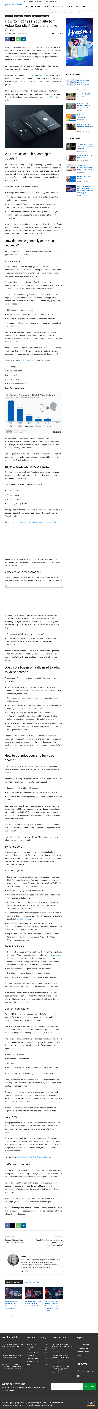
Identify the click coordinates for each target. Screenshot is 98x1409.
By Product (48, 7)
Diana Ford (11, 34)
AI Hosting (38, 2)
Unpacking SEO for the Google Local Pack (34, 1157)
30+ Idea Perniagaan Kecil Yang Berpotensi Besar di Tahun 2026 (12, 1346)
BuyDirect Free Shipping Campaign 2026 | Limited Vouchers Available (60, 1357)
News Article (61, 7)
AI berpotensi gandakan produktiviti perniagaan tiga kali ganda (62, 1346)
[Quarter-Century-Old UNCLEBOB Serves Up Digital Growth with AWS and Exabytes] (71, 188)
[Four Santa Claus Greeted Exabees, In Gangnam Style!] (71, 106)
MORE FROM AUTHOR (32, 1282)
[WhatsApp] (18, 39)
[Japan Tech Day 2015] (71, 96)
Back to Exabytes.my (50, 2)
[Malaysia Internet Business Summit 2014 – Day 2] (71, 127)
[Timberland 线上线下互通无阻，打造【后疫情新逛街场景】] (71, 146)
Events (31, 2)
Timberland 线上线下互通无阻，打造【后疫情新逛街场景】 (85, 147)
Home (26, 7)
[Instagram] (83, 1371)
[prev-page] (6, 1315)
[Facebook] (7, 39)
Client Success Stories (77, 7)
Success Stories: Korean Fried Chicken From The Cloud (16, 1241)
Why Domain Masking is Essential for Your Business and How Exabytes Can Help (11, 1366)
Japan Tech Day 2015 (84, 94)
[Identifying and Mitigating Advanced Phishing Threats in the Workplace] (33, 1293)
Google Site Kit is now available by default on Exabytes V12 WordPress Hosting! (49, 1242)
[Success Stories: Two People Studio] (71, 158)
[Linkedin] (23, 39)
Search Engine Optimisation (40, 16)
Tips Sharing (35, 7)
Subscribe (89, 1386)
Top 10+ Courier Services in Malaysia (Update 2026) (11, 1356)
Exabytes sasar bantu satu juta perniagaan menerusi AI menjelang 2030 (62, 1368)
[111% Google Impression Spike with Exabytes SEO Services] (71, 167)
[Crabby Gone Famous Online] (71, 179)
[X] (12, 39)
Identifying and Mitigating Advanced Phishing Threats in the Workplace (33, 1303)
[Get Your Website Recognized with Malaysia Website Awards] (71, 82)
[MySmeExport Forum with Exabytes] (71, 117)
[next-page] (10, 1315)
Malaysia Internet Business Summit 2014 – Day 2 (85, 127)
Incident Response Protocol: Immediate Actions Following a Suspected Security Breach (52, 1306)
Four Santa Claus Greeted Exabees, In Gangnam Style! (83, 106)
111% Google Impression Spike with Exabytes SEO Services (85, 167)
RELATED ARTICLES (13, 1282)
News (24, 2)
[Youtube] (78, 1376)
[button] (90, 6)
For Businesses (27, 13)
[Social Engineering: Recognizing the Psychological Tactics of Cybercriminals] (13, 1293)
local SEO (48, 97)
